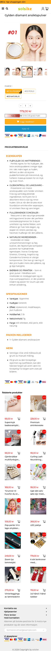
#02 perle (29, 91)
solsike (35, 649)
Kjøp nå (25, 128)
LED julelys (35, 525)
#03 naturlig (13, 96)
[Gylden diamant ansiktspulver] (25, 42)
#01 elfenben (13, 91)
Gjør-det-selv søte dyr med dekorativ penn (38, 494)
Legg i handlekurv (27, 122)
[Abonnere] (43, 630)
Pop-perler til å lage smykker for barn (12, 528)
